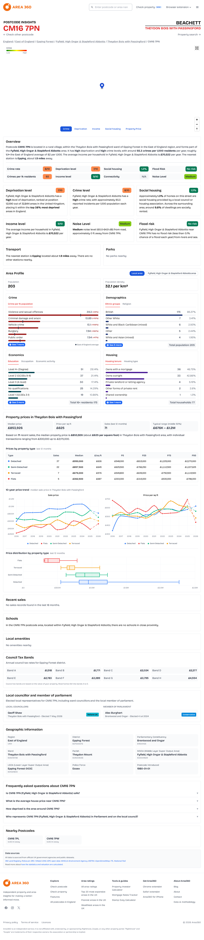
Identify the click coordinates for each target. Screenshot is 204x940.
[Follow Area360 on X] (19, 908)
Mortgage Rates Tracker (125, 895)
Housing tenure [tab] (113, 361)
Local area (137, 273)
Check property (58, 891)
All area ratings (89, 886)
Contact (178, 897)
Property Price (133, 129)
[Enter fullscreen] (197, 48)
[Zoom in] (197, 119)
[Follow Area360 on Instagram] (12, 908)
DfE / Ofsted (36, 861)
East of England (24, 41)
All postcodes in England (62, 902)
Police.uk (26, 861)
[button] (102, 86)
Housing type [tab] (131, 361)
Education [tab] (13, 361)
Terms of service (29, 922)
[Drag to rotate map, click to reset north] (197, 129)
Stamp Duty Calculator (124, 900)
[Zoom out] (197, 124)
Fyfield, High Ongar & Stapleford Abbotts (80, 41)
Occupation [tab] (27, 361)
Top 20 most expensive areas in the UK (93, 893)
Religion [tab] (127, 304)
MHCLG (64, 861)
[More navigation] (197, 7)
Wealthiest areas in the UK (93, 907)
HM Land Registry (13, 861)
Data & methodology (184, 902)
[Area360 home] (17, 7)
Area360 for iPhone (153, 897)
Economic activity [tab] (45, 361)
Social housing (113, 129)
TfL (112, 861)
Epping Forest (45, 41)
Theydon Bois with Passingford (126, 41)
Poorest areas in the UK (93, 900)
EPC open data (53, 861)
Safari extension (151, 891)
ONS (44, 861)
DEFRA (91, 861)
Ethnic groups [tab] (112, 304)
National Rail (120, 861)
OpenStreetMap (102, 861)
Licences (46, 922)
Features (55, 897)
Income (96, 129)
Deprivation (80, 129)
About (177, 891)
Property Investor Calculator (121, 888)
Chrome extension (152, 886)
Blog (176, 886)
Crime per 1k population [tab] (20, 304)
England (8, 41)
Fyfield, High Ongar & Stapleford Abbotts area (172, 273)
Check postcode (58, 886)
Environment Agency (78, 861)
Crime (66, 129)
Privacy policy (10, 922)
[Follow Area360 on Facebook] (6, 908)
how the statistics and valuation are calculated (42, 864)
